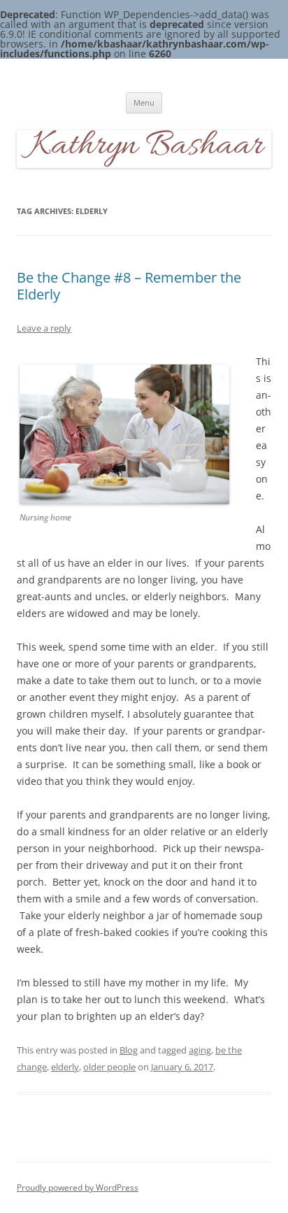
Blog (129, 1050)
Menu (144, 102)
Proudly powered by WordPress (77, 1187)
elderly (65, 1067)
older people (109, 1067)
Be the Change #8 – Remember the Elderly (129, 286)
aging (200, 1050)
